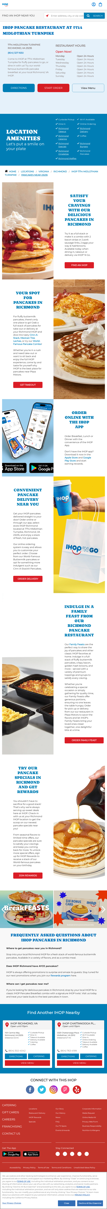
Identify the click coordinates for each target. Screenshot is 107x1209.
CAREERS (8, 1119)
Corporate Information (91, 1109)
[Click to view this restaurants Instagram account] (53, 1089)
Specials (32, 1122)
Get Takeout (28, 385)
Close (66, 1203)
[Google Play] (11, 1154)
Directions (19, 87)
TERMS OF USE (24, 1181)
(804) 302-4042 (16, 1050)
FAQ (57, 1122)
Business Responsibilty (91, 1126)
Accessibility (15, 1167)
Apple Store (71, 457)
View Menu (88, 88)
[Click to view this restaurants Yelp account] (77, 1089)
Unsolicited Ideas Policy (84, 1167)
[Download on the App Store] (20, 468)
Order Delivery (28, 579)
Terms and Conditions (61, 1167)
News (58, 1117)
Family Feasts (77, 644)
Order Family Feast (84, 740)
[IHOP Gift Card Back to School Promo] (80, 909)
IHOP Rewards (35, 1117)
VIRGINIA (44, 171)
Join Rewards (28, 875)
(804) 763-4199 (68, 1050)
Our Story (60, 1109)
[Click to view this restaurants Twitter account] (42, 1089)
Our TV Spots (61, 1126)
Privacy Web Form (90, 1122)
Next (103, 909)
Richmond (60, 171)
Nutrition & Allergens (91, 1130)
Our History (60, 1113)
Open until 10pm (19, 1026)
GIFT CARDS (10, 1112)
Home (13, 171)
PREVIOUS (3, 909)
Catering (39, 1056)
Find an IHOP (79, 265)
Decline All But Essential (90, 1203)
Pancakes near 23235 (34, 175)
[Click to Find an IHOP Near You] (47, 16)
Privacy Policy (29, 1167)
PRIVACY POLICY (82, 1195)
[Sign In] (93, 4)
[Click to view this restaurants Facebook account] (30, 1089)
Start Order (53, 87)
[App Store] (31, 1154)
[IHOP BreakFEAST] (26, 909)
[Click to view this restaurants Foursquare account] (65, 1089)
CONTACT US (11, 1133)
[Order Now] (100, 4)
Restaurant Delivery (37, 1113)
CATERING (9, 1105)
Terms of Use (43, 1167)
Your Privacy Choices (11, 1203)
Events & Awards (63, 1130)
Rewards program (60, 975)
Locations (28, 171)
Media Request (88, 1113)
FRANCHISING (12, 1126)
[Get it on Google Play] (35, 468)
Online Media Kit (89, 1117)
